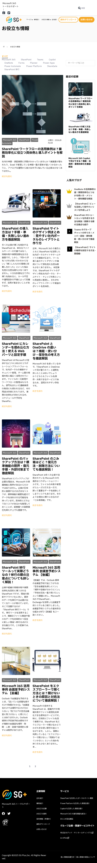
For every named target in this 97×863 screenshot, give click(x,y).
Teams (40, 59)
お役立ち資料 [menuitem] (41, 814)
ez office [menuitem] (63, 838)
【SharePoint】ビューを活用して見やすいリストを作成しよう (84, 207)
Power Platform (34, 66)
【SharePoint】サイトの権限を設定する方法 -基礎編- (85, 250)
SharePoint (26, 59)
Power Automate (12, 66)
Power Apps (49, 63)
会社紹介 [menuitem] (54, 20)
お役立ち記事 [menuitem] (41, 808)
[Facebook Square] (4, 13)
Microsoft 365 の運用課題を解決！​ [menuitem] (73, 814)
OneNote (8, 63)
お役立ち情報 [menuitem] (45, 20)
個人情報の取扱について (85, 857)
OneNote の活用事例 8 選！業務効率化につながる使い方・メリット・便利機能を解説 (84, 194)
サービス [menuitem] (29, 20)
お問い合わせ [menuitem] (41, 829)
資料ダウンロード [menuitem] (43, 824)
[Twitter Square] (9, 13)
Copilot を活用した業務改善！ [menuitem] (71, 808)
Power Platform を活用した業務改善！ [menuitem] (75, 803)
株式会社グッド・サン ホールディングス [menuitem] (76, 832)
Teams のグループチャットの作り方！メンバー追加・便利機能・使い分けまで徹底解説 (84, 236)
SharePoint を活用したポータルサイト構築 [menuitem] (76, 798)
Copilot (52, 59)
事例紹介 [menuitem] (36, 20)
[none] (81, 8)
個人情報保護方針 (67, 857)
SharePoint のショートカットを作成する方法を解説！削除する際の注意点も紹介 (84, 220)
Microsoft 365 (8, 59)
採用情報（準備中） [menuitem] (44, 819)
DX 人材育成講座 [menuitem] (66, 819)
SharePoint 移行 (11, 69)
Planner (34, 63)
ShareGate (52, 66)
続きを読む (7, 176)
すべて (5, 56)
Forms (21, 63)
